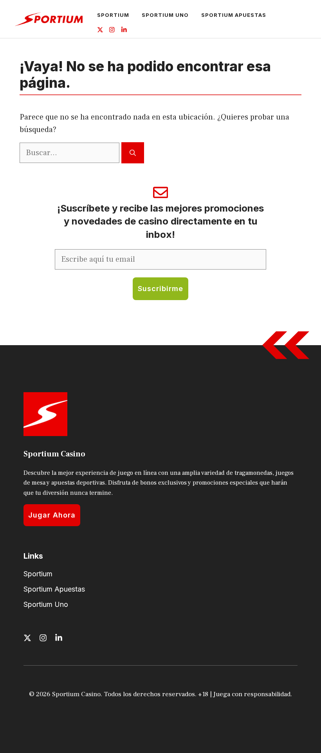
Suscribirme (160, 288)
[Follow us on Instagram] (112, 31)
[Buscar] (132, 152)
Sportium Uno (165, 15)
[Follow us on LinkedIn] (124, 31)
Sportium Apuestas (233, 15)
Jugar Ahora (52, 515)
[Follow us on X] (100, 31)
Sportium (113, 15)
